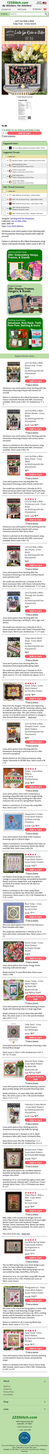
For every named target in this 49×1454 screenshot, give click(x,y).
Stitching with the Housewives (22, 218)
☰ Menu (4, 14)
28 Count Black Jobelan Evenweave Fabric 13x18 (28, 148)
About (6, 1381)
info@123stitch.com (24, 1427)
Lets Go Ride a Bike (18, 221)
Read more (32, 717)
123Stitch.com (24, 1417)
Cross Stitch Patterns (15, 226)
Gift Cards (22, 9)
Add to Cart (24, 133)
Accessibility (8, 1394)
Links (6, 1409)
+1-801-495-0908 (24, 1430)
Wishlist (37, 9)
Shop (5, 1401)
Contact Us (6, 9)
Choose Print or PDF (35, 998)
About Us (6, 1386)
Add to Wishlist (9, 136)
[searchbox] (28, 14)
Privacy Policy (8, 1392)
